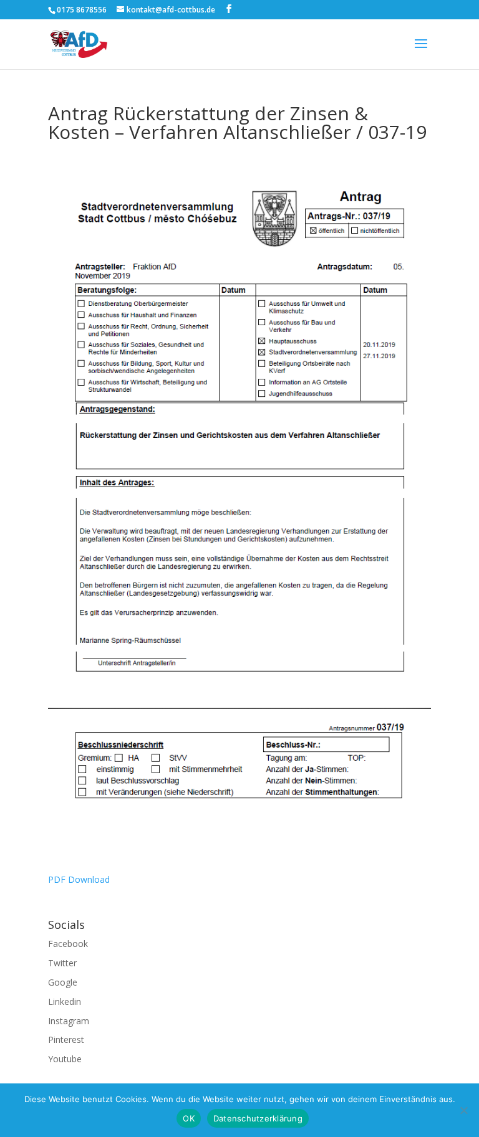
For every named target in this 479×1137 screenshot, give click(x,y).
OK (189, 1118)
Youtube (65, 1059)
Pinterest (66, 1039)
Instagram (68, 1021)
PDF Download (79, 879)
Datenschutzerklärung (257, 1118)
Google (62, 982)
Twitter (62, 963)
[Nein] (463, 1110)
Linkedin (64, 1001)
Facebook (68, 943)
